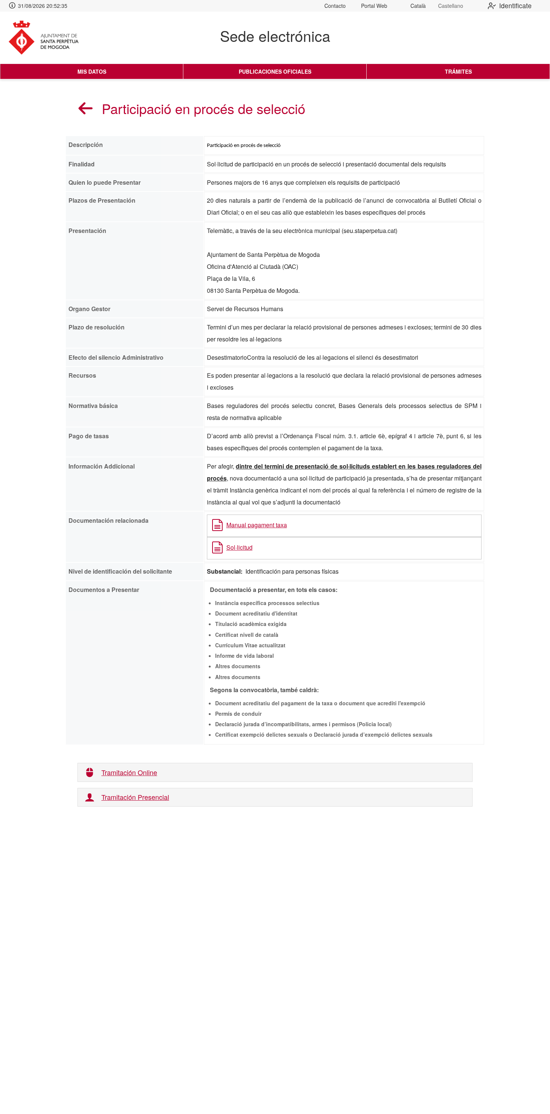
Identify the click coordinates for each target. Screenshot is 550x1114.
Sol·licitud (239, 547)
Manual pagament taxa (256, 525)
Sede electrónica (275, 35)
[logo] (50, 37)
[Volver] (85, 108)
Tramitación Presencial (135, 797)
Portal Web (374, 5)
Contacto (335, 5)
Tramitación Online (129, 772)
